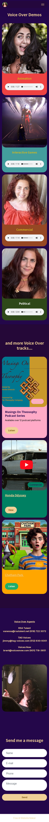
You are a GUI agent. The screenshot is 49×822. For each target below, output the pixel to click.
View (11, 510)
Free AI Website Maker (24, 818)
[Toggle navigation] (42, 5)
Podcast (37, 401)
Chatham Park (14, 575)
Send (24, 797)
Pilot (39, 564)
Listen (11, 430)
